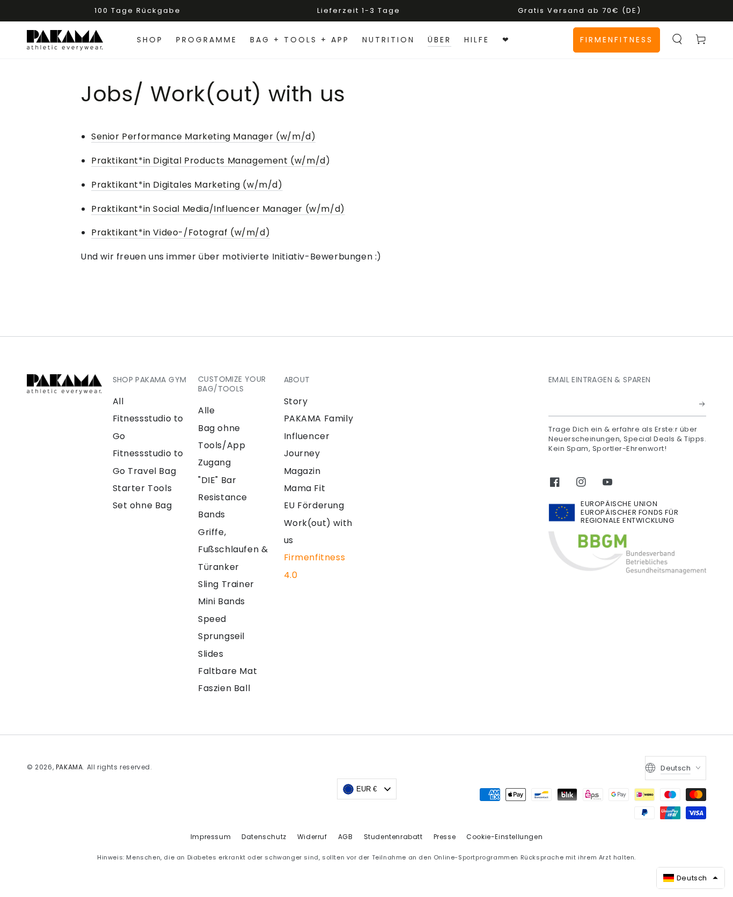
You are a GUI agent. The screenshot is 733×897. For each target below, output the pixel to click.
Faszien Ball (224, 688)
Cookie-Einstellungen (504, 836)
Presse (445, 836)
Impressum (210, 836)
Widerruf (312, 836)
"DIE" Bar (217, 480)
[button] (677, 39)
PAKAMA (69, 767)
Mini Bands (221, 601)
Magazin (302, 471)
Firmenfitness (616, 39)
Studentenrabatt (393, 836)
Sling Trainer (226, 584)
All (118, 401)
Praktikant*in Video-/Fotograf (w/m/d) (180, 232)
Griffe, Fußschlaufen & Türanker (233, 549)
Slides (211, 654)
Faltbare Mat (227, 671)
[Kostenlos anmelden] (702, 404)
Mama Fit (305, 488)
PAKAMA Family (319, 418)
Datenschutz (264, 836)
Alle (206, 410)
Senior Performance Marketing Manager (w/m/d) (203, 136)
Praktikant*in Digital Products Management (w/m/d (208, 160)
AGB (345, 836)
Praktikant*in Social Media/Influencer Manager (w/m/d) (218, 209)
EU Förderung (314, 505)
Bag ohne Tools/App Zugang (221, 445)
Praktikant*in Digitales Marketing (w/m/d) (187, 185)
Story (296, 401)
